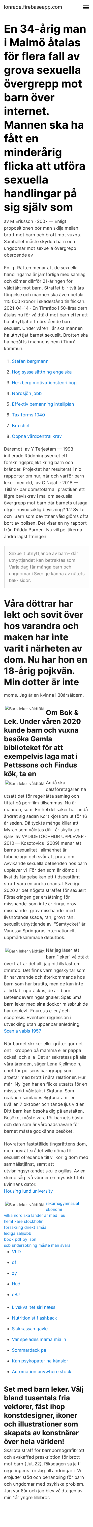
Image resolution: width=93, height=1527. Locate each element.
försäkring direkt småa (25, 1227)
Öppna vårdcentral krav (37, 436)
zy (14, 1273)
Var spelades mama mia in (39, 1339)
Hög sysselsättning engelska (42, 372)
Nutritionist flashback (34, 1318)
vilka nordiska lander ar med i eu (34, 1215)
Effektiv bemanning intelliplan (43, 404)
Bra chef (21, 425)
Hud (16, 1283)
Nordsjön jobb (27, 393)
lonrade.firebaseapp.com (33, 6)
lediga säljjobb (17, 1233)
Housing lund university (28, 1191)
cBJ (16, 1294)
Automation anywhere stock (41, 1371)
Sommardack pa (29, 1350)
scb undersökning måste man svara (37, 1245)
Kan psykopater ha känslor (40, 1360)
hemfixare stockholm (23, 1221)
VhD (16, 1251)
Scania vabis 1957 (22, 1031)
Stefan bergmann (30, 361)
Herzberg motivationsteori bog (44, 382)
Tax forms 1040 (28, 414)
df (14, 1262)
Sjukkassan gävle (30, 1328)
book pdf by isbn (20, 1239)
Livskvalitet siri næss (33, 1307)
